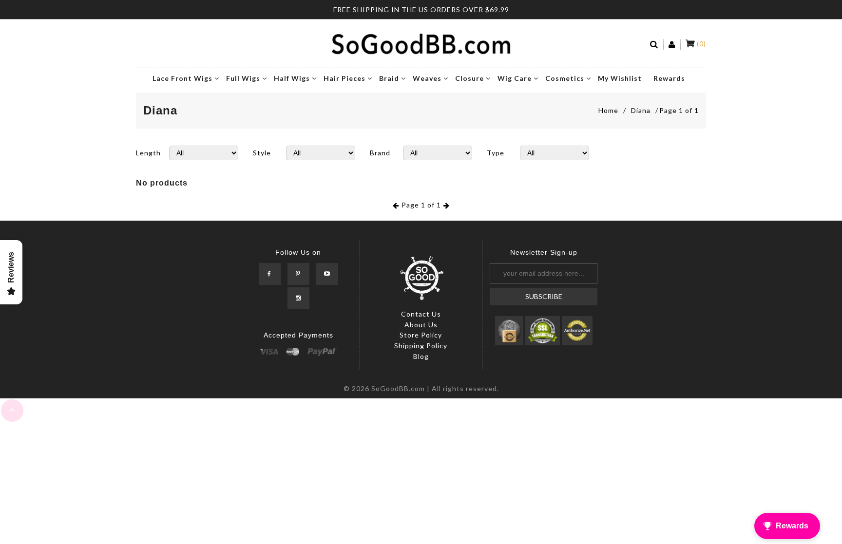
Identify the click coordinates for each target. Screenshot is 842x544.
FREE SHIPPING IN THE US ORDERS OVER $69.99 (421, 9)
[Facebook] (269, 274)
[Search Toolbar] (654, 44)
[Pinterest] (298, 274)
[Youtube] (327, 274)
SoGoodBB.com (398, 388)
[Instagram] (298, 298)
